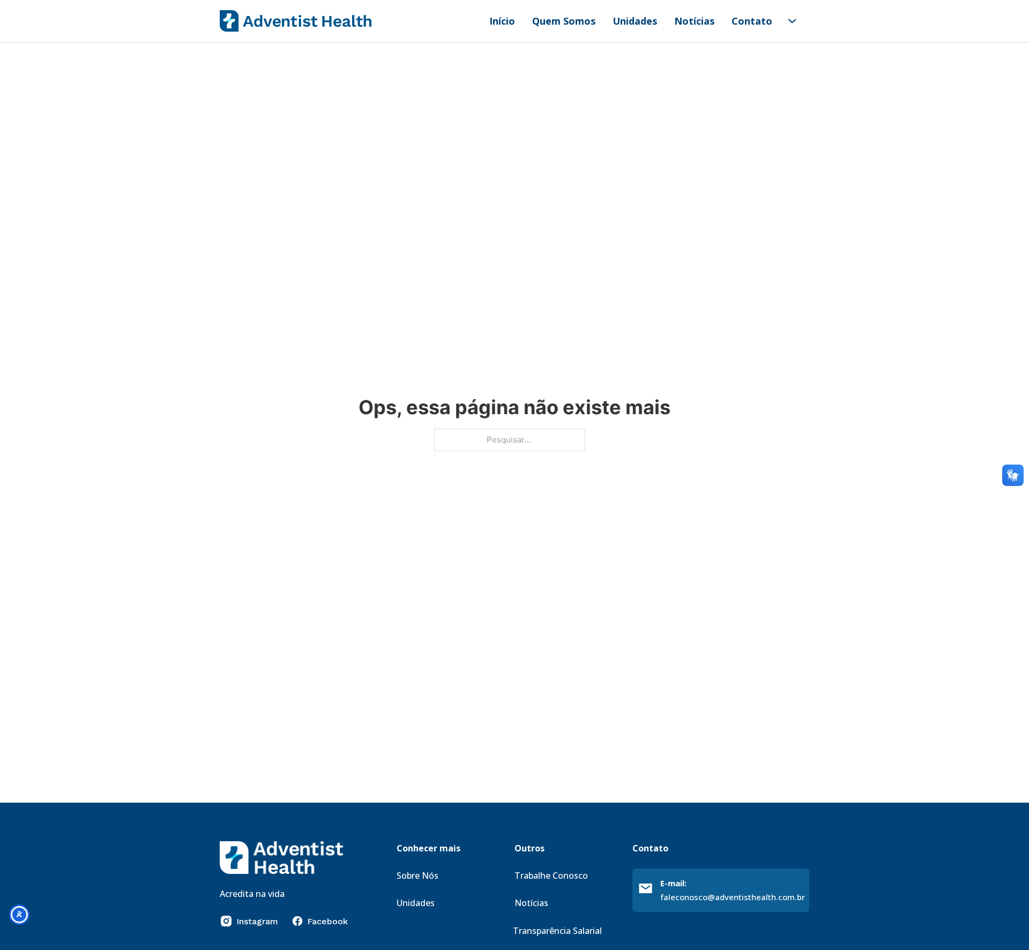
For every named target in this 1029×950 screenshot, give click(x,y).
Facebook (327, 921)
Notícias (694, 20)
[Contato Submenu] (792, 21)
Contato (752, 20)
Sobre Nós (417, 875)
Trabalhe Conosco (551, 875)
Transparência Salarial (557, 931)
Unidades (635, 20)
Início (502, 20)
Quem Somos (563, 20)
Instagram (257, 921)
